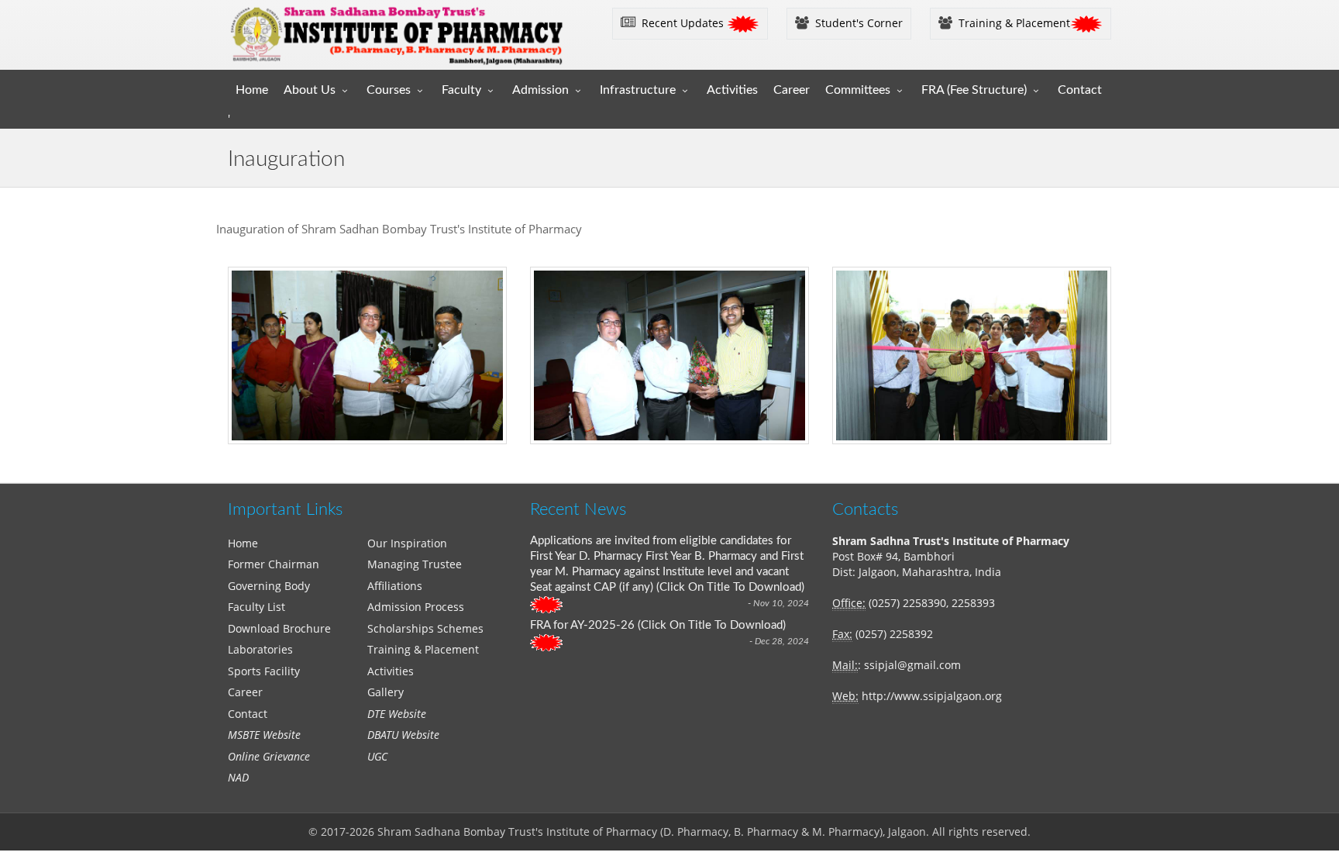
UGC (377, 756)
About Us (310, 90)
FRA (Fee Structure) (974, 90)
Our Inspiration (407, 543)
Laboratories (260, 649)
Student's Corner (856, 23)
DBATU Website (403, 734)
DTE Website (396, 713)
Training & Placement (1011, 23)
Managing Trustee (414, 564)
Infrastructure (638, 90)
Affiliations (394, 585)
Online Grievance (269, 756)
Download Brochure (279, 628)
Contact (1080, 90)
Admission (540, 90)
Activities (732, 90)
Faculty (461, 90)
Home (252, 90)
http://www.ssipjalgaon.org (932, 695)
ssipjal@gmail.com (912, 664)
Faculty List (256, 606)
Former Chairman (273, 564)
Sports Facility (264, 671)
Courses (389, 90)
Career (791, 90)
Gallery (385, 692)
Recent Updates (681, 23)
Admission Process (415, 606)
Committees (857, 90)
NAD (238, 777)
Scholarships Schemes (425, 628)
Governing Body (269, 585)
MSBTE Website (264, 734)
